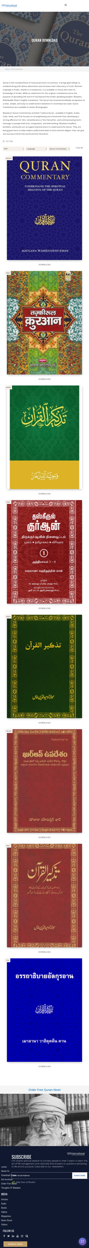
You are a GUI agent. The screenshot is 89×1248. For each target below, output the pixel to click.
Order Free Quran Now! (44, 1090)
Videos (4, 1224)
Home (7, 69)
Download (44, 264)
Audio (4, 1203)
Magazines (6, 1216)
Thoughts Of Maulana (11, 1188)
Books (4, 1208)
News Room (7, 1220)
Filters (9, 141)
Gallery (4, 1212)
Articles (5, 1199)
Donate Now (15, 1244)
